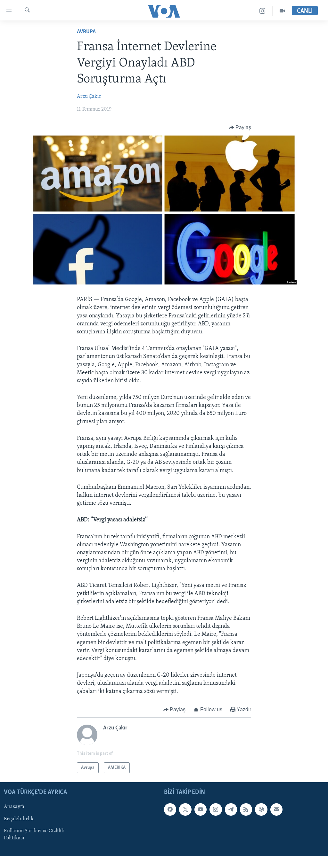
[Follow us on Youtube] (200, 810)
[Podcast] (261, 810)
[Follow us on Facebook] (170, 810)
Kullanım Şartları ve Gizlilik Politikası (34, 835)
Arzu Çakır (89, 96)
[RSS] (246, 810)
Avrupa (86, 32)
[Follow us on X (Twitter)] (185, 810)
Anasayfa (14, 807)
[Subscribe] (276, 810)
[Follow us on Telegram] (231, 810)
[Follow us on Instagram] (215, 810)
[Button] (240, 127)
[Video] (282, 11)
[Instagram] (262, 11)
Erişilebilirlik (19, 819)
